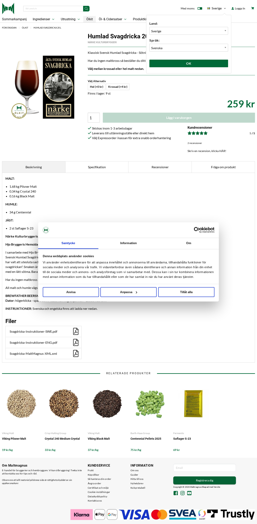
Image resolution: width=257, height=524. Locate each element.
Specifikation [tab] (97, 167)
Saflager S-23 (182, 438)
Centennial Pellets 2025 (146, 438)
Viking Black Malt (99, 438)
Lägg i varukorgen (179, 117)
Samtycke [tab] (68, 243)
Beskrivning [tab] (33, 167)
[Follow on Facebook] (175, 493)
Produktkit (140, 19)
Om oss (135, 470)
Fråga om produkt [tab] (223, 167)
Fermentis (178, 433)
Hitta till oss (137, 478)
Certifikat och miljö (98, 487)
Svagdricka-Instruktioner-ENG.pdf (33, 342)
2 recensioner (195, 143)
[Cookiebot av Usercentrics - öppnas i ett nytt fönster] (196, 230)
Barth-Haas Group (140, 433)
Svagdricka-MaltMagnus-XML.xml (33, 353)
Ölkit (89, 19)
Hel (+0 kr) (96, 86)
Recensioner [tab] (160, 167)
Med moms (188, 8)
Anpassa (126, 292)
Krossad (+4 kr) (117, 86)
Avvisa (70, 292)
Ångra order (94, 483)
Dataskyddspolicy (97, 496)
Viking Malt (8, 433)
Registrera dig (204, 480)
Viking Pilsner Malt (14, 438)
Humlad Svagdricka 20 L (47, 27)
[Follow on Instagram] (182, 493)
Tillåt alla (186, 292)
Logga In (239, 8)
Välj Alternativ (97, 81)
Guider (134, 474)
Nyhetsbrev (137, 483)
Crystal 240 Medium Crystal (62, 438)
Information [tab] (128, 243)
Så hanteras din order (99, 478)
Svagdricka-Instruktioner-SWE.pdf (33, 331)
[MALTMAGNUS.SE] (8, 8)
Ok (188, 63)
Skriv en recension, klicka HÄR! (207, 151)
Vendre (217, 487)
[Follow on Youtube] (189, 493)
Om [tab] (188, 243)
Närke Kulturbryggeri (102, 42)
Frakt (91, 470)
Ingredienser (42, 19)
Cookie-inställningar (99, 491)
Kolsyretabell (138, 487)
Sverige (214, 9)
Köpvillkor (93, 474)
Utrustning (68, 19)
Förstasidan (9, 27)
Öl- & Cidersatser (111, 19)
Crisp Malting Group (55, 433)
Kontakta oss (95, 500)
